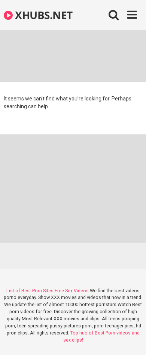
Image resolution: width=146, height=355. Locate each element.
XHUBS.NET (43, 15)
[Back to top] (132, 340)
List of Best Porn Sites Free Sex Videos (47, 290)
